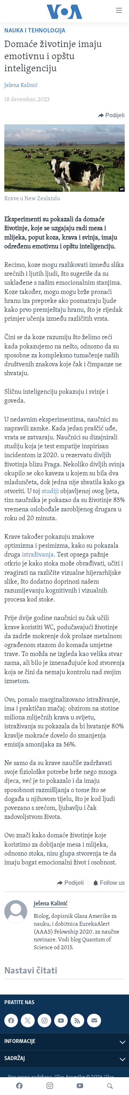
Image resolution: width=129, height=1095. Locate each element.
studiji (50, 492)
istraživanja (38, 555)
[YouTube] (80, 1086)
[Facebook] (19, 1086)
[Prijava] (94, 1020)
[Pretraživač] (110, 1086)
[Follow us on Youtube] (61, 1020)
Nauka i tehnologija (34, 31)
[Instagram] (50, 1086)
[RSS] (77, 1020)
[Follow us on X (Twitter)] (27, 1020)
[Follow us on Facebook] (11, 1020)
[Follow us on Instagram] (44, 1020)
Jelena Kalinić (21, 85)
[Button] (111, 115)
